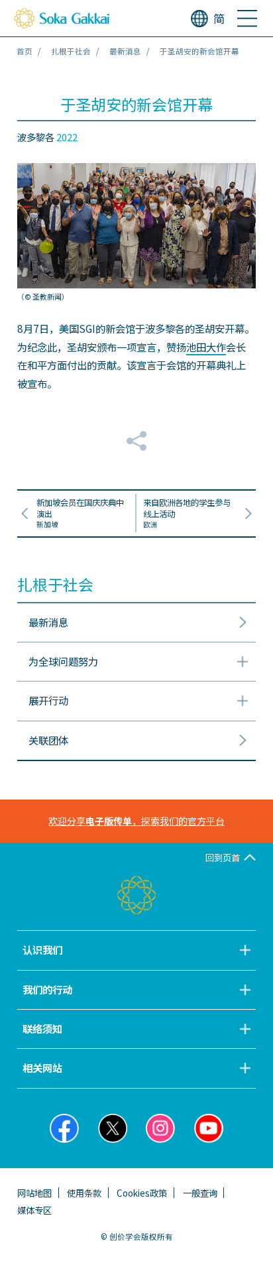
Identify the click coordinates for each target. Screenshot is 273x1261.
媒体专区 (34, 1210)
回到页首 (222, 857)
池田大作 (206, 346)
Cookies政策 (142, 1192)
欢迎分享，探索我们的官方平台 (136, 820)
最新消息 (125, 51)
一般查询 (200, 1192)
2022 (67, 137)
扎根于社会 (71, 51)
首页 (24, 51)
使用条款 (84, 1192)
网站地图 (34, 1192)
